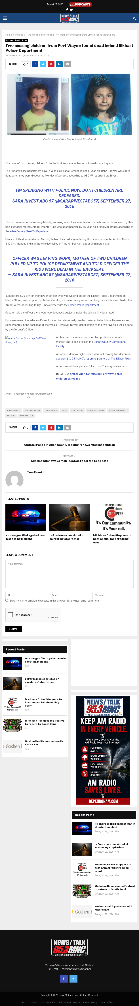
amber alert (13, 410)
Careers (34, 1002)
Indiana (9, 40)
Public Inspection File (69, 1002)
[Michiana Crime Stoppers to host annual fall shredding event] (12, 704)
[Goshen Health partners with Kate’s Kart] (12, 746)
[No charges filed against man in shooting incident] (12, 663)
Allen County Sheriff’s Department (30, 231)
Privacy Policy (90, 1002)
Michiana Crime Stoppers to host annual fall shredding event (112, 539)
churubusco (51, 410)
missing (11, 416)
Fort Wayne (77, 410)
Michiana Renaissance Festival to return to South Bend (45, 722)
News (24, 40)
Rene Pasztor (26, 416)
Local (17, 40)
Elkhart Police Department (83, 305)
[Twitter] (73, 979)
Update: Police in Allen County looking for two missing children (69, 445)
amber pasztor (32, 410)
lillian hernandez (118, 410)
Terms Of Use (107, 1002)
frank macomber (96, 410)
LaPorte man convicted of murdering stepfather (67, 537)
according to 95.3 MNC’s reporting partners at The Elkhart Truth (93, 358)
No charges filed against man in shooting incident (25, 537)
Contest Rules (48, 1002)
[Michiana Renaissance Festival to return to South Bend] (12, 725)
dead (64, 410)
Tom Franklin (14, 55)
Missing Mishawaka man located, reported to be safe (69, 461)
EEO (24, 1002)
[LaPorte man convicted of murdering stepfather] (12, 683)
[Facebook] (64, 979)
